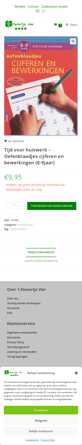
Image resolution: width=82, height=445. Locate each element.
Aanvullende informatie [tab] (41, 261)
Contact (33, 6)
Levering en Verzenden (21, 352)
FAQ (9, 313)
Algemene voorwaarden (22, 332)
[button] (76, 373)
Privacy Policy (48, 440)
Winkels (20, 6)
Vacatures (13, 308)
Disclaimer (14, 337)
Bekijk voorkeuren (41, 431)
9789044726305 (18, 229)
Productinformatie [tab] (41, 252)
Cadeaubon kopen (54, 6)
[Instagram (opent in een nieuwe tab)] (43, 11)
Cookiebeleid (32, 440)
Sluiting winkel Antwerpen (24, 303)
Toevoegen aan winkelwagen (51, 205)
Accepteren (41, 410)
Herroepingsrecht (18, 347)
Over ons (12, 298)
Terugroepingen (17, 356)
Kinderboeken (25, 224)
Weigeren (41, 420)
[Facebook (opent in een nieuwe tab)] (38, 11)
